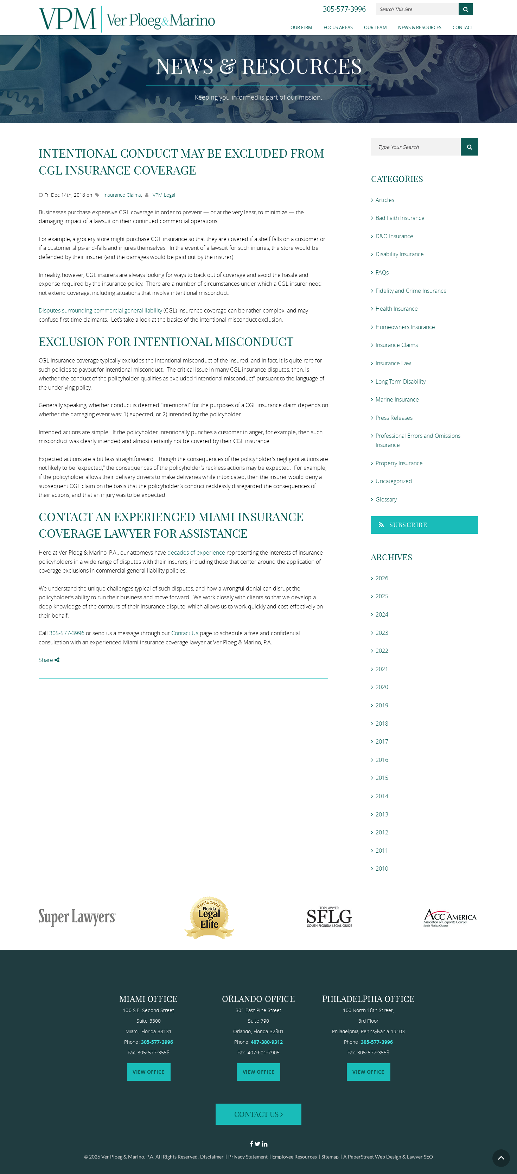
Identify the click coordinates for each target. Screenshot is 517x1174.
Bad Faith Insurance (400, 218)
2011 (382, 850)
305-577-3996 (344, 9)
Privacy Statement (248, 1157)
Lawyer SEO (420, 1157)
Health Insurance (397, 309)
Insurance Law (393, 363)
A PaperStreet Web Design (372, 1157)
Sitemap (330, 1157)
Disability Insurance (400, 254)
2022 (382, 651)
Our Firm (301, 27)
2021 (382, 669)
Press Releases (394, 418)
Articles (385, 200)
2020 (382, 687)
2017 (382, 741)
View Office (148, 1071)
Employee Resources (294, 1157)
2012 (382, 832)
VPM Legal (164, 194)
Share (47, 660)
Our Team (375, 27)
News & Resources (420, 27)
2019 (382, 705)
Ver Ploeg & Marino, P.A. (127, 1157)
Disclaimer (212, 1157)
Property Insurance (399, 463)
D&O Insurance (394, 236)
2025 (382, 596)
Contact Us (184, 633)
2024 (382, 614)
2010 (382, 868)
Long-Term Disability (401, 381)
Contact (463, 27)
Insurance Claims (122, 194)
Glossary (386, 499)
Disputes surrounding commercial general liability (100, 310)
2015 (382, 778)
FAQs (382, 272)
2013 (382, 814)
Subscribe (408, 525)
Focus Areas (338, 27)
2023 (382, 633)
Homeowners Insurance (405, 327)
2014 (382, 796)
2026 (382, 578)
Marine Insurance (397, 399)
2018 (382, 723)
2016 (382, 760)
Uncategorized (394, 481)
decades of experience (196, 552)
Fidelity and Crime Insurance (411, 291)
